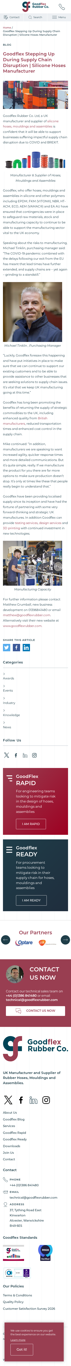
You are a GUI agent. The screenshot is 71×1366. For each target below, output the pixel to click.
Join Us (8, 1153)
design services (50, 523)
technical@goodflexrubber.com (32, 1000)
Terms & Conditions (17, 1295)
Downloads (11, 1146)
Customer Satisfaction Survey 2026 (29, 1309)
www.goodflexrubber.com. (22, 626)
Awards (8, 678)
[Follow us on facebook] (16, 755)
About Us (10, 1112)
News (7, 727)
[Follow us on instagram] (34, 755)
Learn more (17, 1339)
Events (8, 690)
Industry (9, 703)
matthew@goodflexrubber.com (26, 615)
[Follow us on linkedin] (25, 755)
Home (7, 27)
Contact (9, 1159)
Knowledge (11, 715)
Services (9, 1126)
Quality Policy (13, 1302)
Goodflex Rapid (14, 1133)
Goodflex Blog (13, 1119)
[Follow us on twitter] (6, 755)
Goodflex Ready (15, 1139)
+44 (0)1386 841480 (24, 1185)
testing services (26, 523)
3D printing (11, 528)
